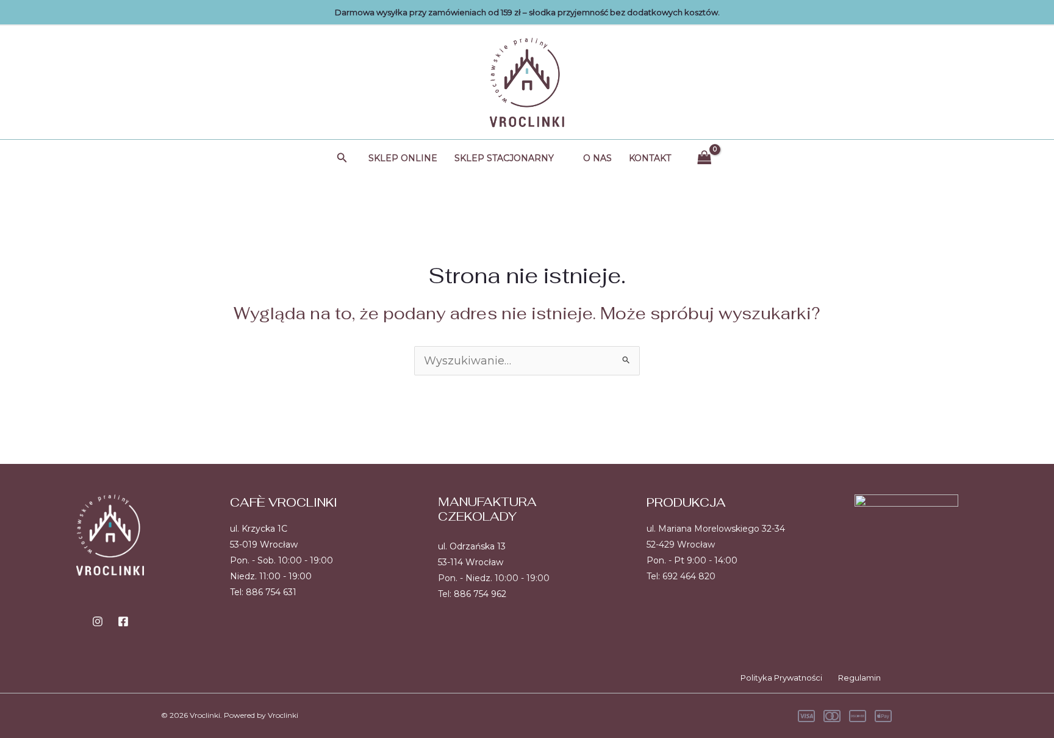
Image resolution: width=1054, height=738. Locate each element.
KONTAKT (650, 158)
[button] (342, 158)
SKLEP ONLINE (402, 158)
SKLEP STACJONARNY (504, 158)
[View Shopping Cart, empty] (704, 157)
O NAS (597, 158)
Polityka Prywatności (781, 677)
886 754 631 (271, 592)
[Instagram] (97, 621)
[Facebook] (123, 621)
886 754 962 (480, 593)
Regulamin (859, 677)
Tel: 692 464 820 (681, 576)
